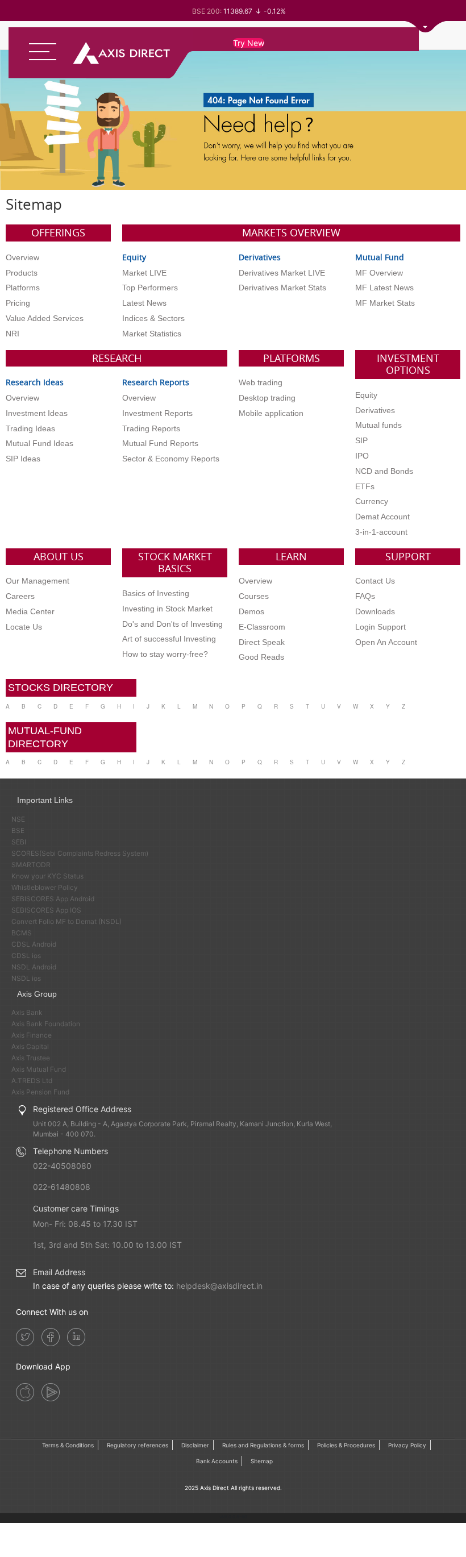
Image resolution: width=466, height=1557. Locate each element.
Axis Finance (31, 1035)
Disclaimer (195, 1445)
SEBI (18, 842)
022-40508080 (62, 1166)
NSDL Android (33, 967)
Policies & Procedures (346, 1445)
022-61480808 (61, 1187)
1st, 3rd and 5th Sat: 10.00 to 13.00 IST (107, 1245)
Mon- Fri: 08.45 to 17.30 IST (85, 1224)
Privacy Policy (407, 1445)
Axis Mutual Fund (38, 1069)
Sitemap (262, 1461)
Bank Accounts (217, 1461)
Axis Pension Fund (40, 1092)
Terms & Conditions (68, 1445)
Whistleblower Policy (44, 887)
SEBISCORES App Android (52, 898)
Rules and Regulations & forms (263, 1445)
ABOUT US (59, 556)
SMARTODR (31, 864)
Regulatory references (137, 1445)
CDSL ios (26, 955)
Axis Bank (27, 1012)
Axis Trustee (30, 1058)
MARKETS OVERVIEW (291, 232)
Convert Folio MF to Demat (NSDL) (66, 921)
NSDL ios (26, 978)
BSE (17, 830)
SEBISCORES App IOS (46, 910)
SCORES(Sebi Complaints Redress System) (79, 853)
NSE (18, 819)
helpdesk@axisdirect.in (219, 1285)
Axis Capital (30, 1046)
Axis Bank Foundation (45, 1023)
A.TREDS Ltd (31, 1080)
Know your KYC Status (47, 876)
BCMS (21, 933)
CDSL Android (33, 944)
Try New (248, 43)
